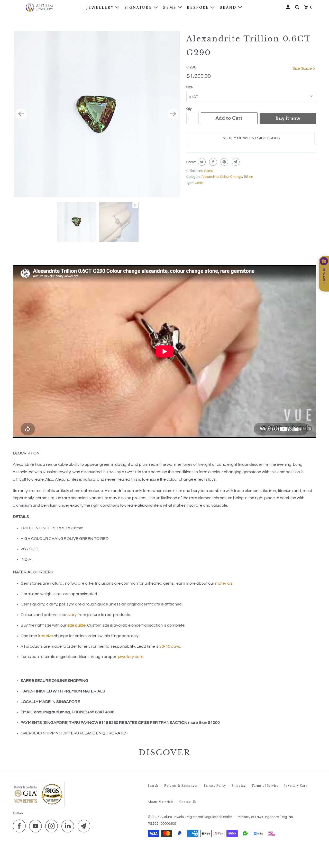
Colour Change (231, 177)
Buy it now (287, 118)
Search (153, 785)
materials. (224, 583)
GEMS (170, 7)
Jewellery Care (295, 785)
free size (45, 636)
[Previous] (21, 114)
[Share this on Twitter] (201, 162)
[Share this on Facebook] (212, 162)
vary (72, 615)
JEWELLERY (100, 7)
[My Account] (289, 7)
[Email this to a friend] (235, 162)
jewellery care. (131, 657)
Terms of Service (265, 785)
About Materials (160, 802)
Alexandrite (210, 177)
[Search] (297, 7)
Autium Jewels (172, 817)
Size (189, 87)
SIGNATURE (139, 7)
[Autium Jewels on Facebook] (20, 826)
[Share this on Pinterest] (223, 162)
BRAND (229, 7)
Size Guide (303, 68)
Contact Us (188, 802)
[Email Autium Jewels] (85, 826)
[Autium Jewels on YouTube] (36, 826)
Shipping (239, 785)
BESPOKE (199, 7)
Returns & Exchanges (181, 785)
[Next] (173, 114)
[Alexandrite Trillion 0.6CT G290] (97, 114)
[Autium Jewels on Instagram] (53, 826)
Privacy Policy (215, 785)
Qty (188, 109)
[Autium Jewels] (39, 7)
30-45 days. (170, 646)
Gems (208, 171)
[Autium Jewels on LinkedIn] (69, 826)
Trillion (248, 177)
